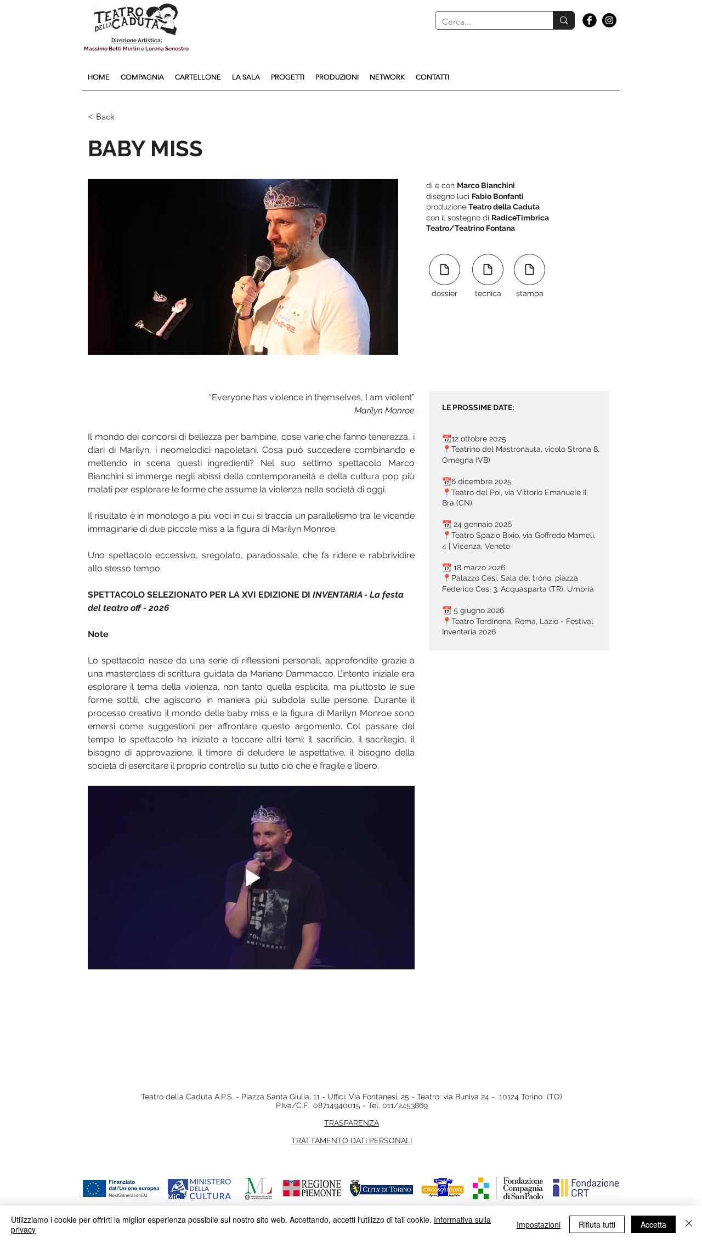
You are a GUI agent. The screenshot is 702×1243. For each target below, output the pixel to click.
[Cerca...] (563, 20)
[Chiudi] (688, 1224)
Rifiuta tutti (597, 1224)
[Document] (444, 269)
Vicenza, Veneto (481, 546)
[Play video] (251, 877)
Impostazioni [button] (539, 1224)
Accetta (653, 1224)
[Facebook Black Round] (589, 20)
